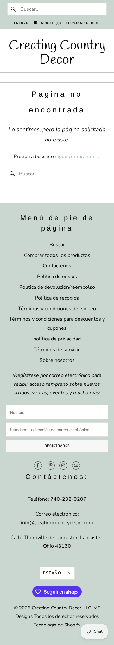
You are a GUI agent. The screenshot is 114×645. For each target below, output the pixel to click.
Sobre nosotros (57, 360)
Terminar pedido (83, 23)
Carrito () (49, 23)
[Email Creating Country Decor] (76, 465)
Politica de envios (57, 276)
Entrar (21, 23)
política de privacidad (57, 338)
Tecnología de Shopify (57, 625)
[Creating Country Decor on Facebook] (38, 465)
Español (54, 573)
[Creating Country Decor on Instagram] (63, 465)
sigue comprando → (77, 156)
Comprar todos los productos (57, 255)
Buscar (57, 244)
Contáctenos (57, 265)
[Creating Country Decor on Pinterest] (51, 465)
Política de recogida (57, 297)
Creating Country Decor (56, 608)
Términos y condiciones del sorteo (57, 308)
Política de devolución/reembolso (57, 287)
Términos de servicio (57, 349)
